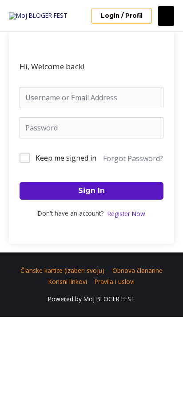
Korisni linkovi (67, 281)
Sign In (91, 190)
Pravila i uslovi (115, 281)
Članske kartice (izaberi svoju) (62, 270)
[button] (122, 16)
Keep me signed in (66, 158)
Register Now (126, 213)
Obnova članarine (137, 270)
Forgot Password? (133, 158)
